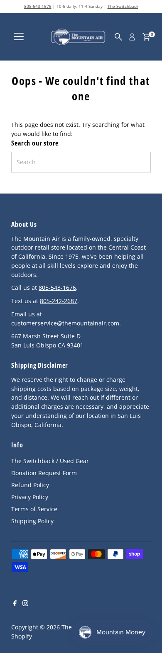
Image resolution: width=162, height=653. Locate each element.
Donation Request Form (44, 473)
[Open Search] (118, 37)
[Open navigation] (18, 37)
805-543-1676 (38, 6)
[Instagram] (25, 604)
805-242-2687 (58, 301)
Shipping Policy (32, 521)
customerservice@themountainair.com (65, 323)
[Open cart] (146, 37)
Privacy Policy (29, 497)
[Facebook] (15, 604)
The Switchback (123, 6)
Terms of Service (34, 509)
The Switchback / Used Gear (50, 461)
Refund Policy (30, 485)
